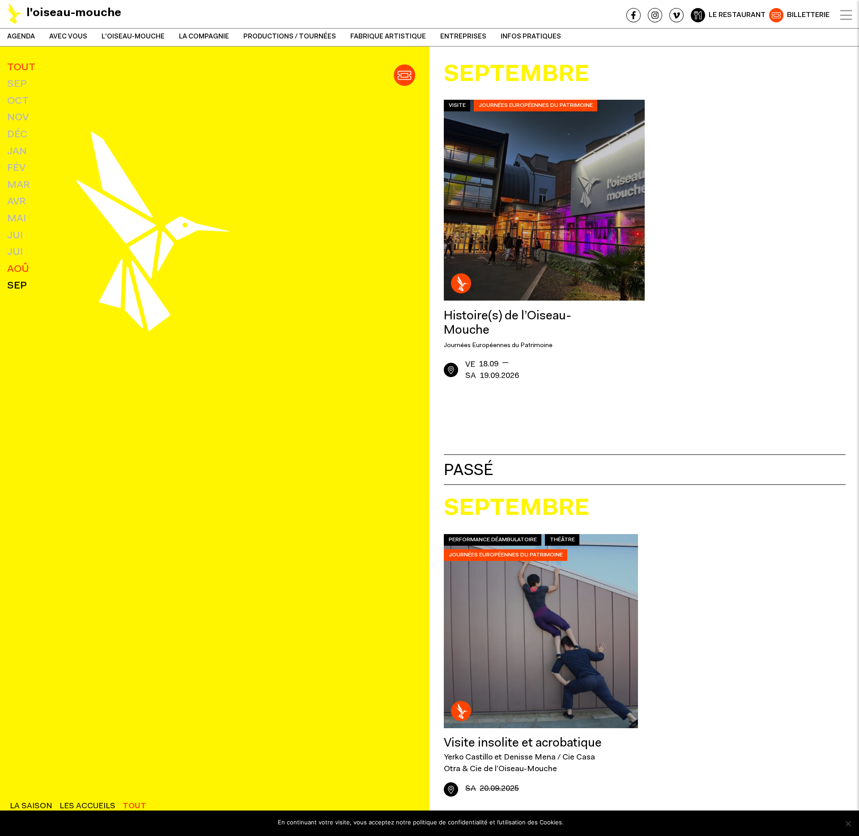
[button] (404, 75)
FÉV (16, 168)
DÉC (17, 135)
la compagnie (204, 37)
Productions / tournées (289, 37)
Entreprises (463, 37)
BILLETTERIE (808, 15)
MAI (16, 219)
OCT (18, 101)
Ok (574, 822)
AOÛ (18, 269)
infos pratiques (531, 37)
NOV (18, 118)
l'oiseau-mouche (133, 37)
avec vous (68, 37)
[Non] (847, 823)
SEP (17, 84)
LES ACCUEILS (87, 806)
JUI (15, 236)
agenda (21, 37)
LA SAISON (31, 806)
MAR (18, 185)
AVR (16, 202)
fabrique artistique (388, 37)
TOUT (21, 68)
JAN (17, 152)
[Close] (846, 15)
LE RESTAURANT (737, 15)
